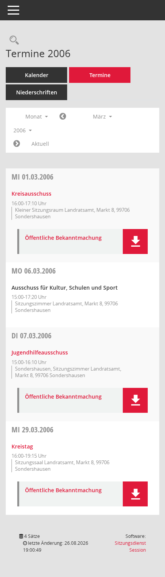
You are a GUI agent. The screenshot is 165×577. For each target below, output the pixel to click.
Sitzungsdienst (130, 546)
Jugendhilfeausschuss (40, 352)
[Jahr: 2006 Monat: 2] (63, 117)
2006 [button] (20, 130)
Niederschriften (36, 92)
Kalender (36, 75)
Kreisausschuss (31, 193)
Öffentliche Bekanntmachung (63, 238)
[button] (135, 241)
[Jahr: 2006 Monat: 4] (17, 144)
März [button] (100, 116)
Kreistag (22, 446)
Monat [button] (34, 116)
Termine (100, 75)
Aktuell (40, 143)
